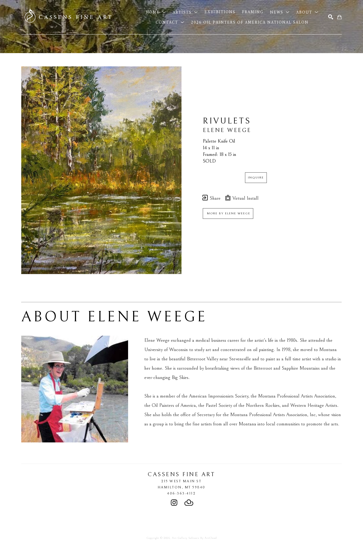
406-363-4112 (181, 493)
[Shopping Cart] (339, 17)
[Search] (330, 17)
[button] (156, 12)
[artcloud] (188, 502)
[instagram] (174, 502)
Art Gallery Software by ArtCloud (194, 538)
